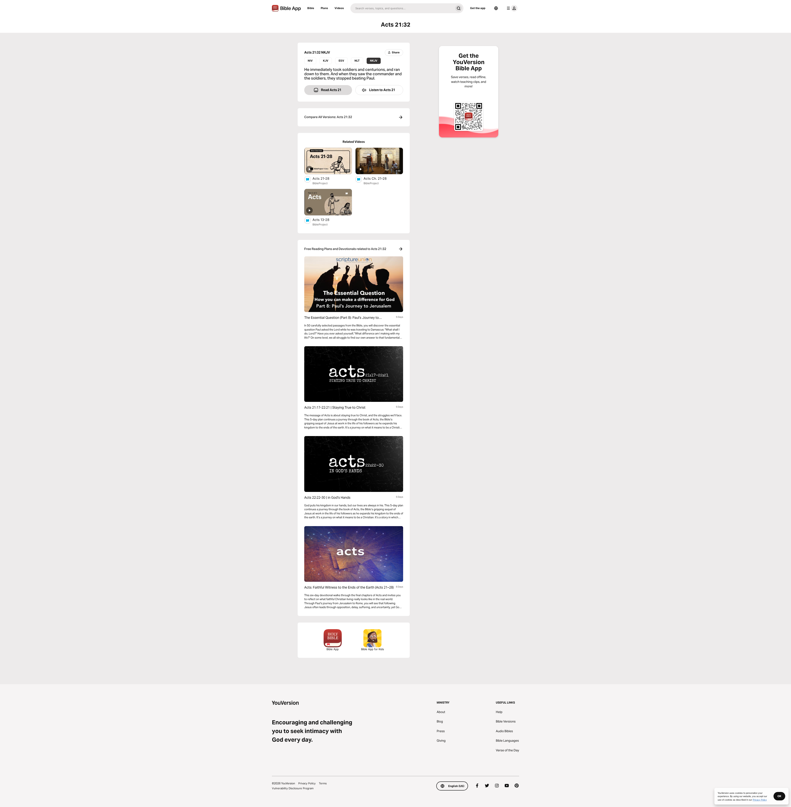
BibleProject (320, 183)
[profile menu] (511, 8)
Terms (323, 783)
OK (779, 796)
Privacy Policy (307, 783)
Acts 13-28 (324, 219)
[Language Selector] (496, 8)
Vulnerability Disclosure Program (293, 788)
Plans (324, 8)
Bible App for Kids (372, 649)
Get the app (477, 8)
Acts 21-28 (324, 178)
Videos (339, 8)
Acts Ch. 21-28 (379, 178)
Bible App (332, 649)
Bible (310, 8)
